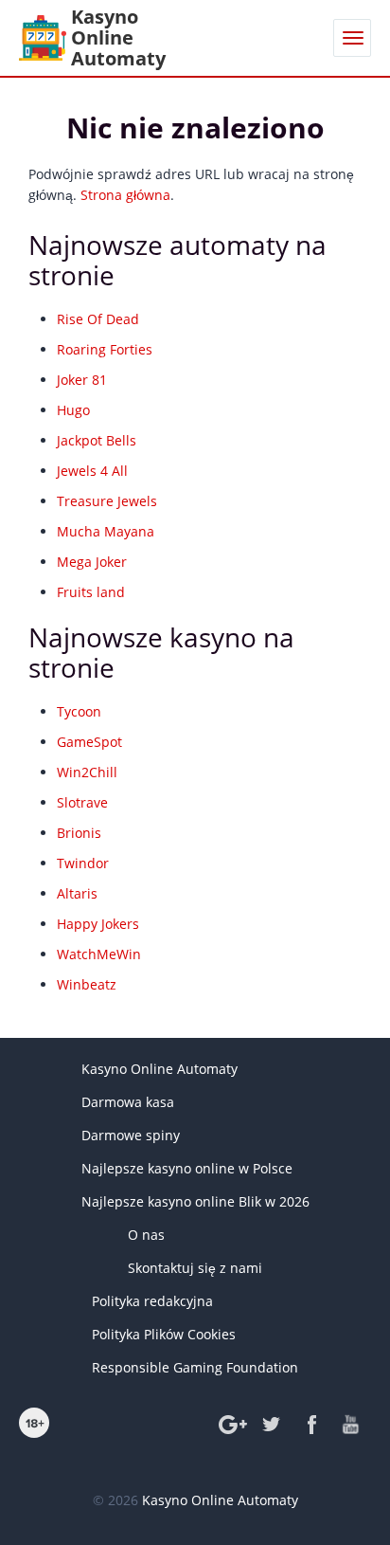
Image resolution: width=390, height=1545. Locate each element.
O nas (146, 1235)
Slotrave (82, 802)
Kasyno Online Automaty (159, 1069)
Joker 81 (82, 380)
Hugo (73, 410)
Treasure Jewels (107, 501)
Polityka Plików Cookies (164, 1334)
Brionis (79, 833)
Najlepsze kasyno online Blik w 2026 (195, 1201)
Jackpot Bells (96, 440)
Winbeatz (86, 984)
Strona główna (125, 195)
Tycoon (79, 711)
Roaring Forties (104, 349)
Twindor (83, 863)
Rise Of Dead (98, 319)
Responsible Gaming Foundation (195, 1367)
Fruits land (91, 592)
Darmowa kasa (127, 1102)
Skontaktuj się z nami (195, 1268)
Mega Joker (92, 562)
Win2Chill (87, 772)
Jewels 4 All (92, 471)
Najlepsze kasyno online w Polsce (186, 1168)
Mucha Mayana (105, 531)
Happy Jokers (98, 924)
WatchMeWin (99, 954)
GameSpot (89, 742)
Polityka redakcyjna (152, 1301)
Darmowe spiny (130, 1135)
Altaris (77, 893)
